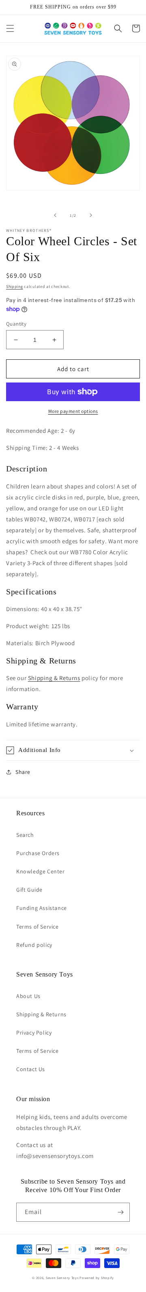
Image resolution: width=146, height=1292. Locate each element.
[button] (10, 28)
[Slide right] (91, 215)
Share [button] (22, 772)
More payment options (73, 411)
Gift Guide (29, 889)
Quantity (16, 323)
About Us (28, 996)
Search (25, 834)
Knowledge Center (40, 871)
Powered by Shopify (96, 1277)
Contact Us (30, 1069)
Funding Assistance (41, 908)
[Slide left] (55, 215)
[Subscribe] (120, 1212)
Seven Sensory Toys (62, 1277)
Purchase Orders (38, 853)
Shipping (14, 286)
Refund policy (34, 944)
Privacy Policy (34, 1032)
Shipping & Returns (54, 678)
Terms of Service (37, 926)
